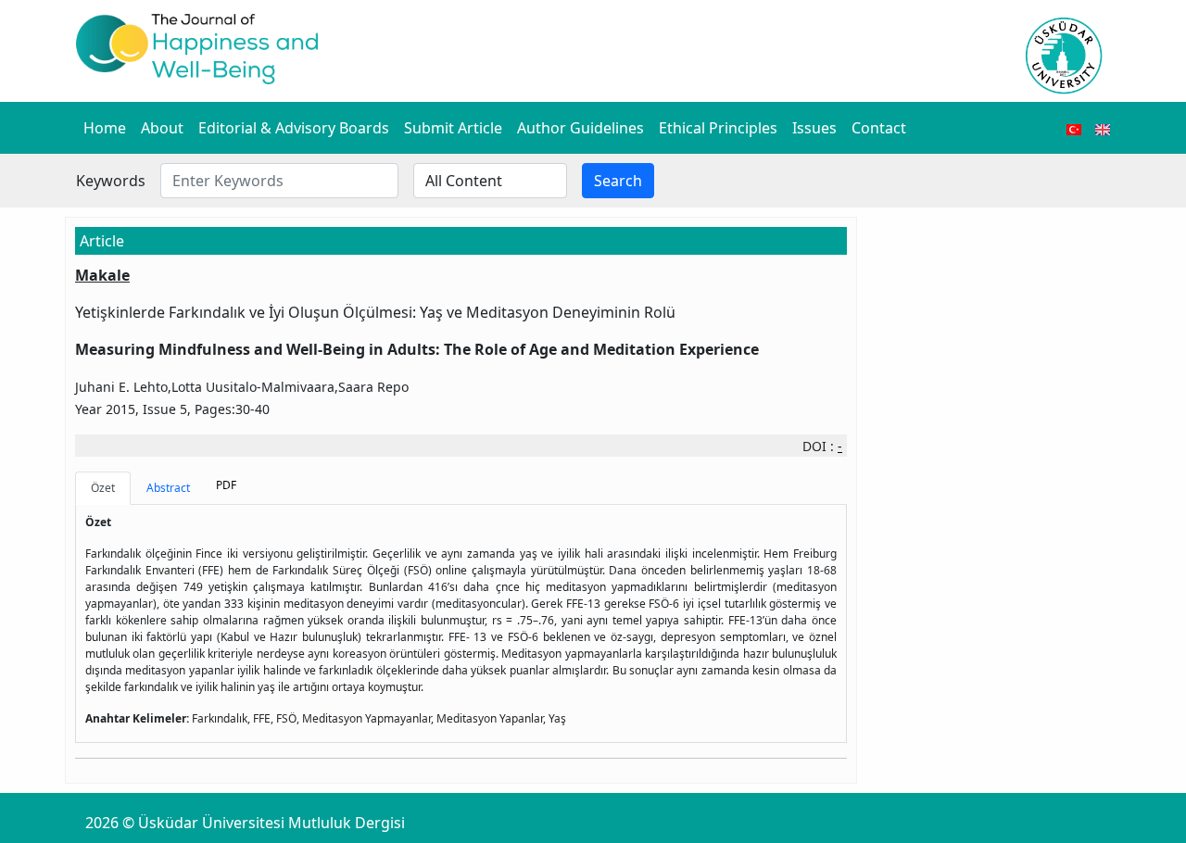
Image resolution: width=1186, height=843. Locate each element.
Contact (879, 128)
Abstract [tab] (168, 488)
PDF (226, 485)
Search (618, 180)
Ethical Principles (718, 128)
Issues (814, 128)
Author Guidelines (580, 128)
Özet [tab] (103, 488)
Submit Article (453, 128)
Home (104, 128)
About (162, 128)
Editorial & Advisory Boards (293, 128)
